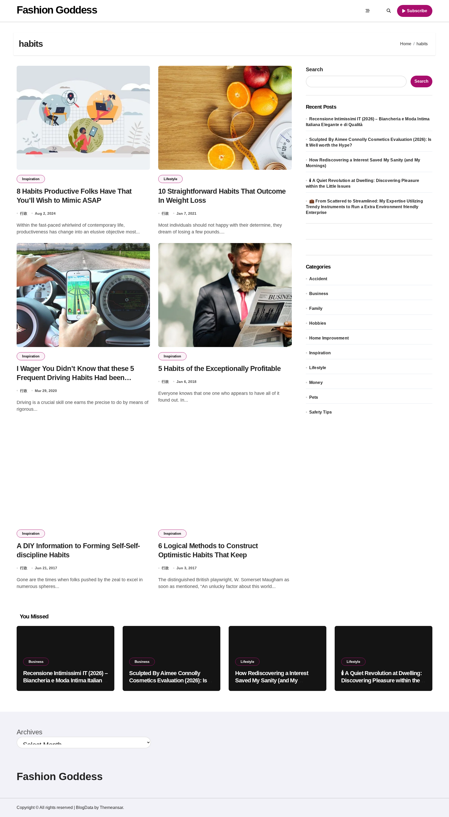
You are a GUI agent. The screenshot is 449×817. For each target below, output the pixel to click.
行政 (23, 213)
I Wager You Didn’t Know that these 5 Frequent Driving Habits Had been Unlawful (75, 378)
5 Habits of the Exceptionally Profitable (219, 368)
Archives (29, 732)
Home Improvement (329, 338)
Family (315, 308)
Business (318, 293)
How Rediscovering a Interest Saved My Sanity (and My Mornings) (271, 680)
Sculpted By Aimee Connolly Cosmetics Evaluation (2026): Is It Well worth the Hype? (170, 680)
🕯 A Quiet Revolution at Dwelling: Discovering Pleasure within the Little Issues (381, 680)
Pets (313, 397)
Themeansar (111, 807)
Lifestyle (170, 179)
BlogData (84, 807)
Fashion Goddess (57, 10)
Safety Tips (320, 412)
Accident (318, 279)
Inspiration (30, 179)
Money (316, 382)
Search (314, 69)
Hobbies (317, 323)
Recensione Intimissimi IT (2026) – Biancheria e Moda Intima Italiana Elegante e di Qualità (65, 680)
